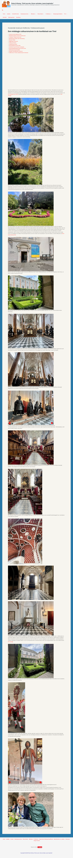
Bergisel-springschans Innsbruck (16, 51)
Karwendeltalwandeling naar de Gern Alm (17, 48)
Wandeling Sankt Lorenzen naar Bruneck (17, 35)
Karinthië (5, 17)
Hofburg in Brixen (12, 42)
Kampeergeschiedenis (57, 13)
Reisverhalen (40, 13)
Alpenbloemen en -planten (59, 839)
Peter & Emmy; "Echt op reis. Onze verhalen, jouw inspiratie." (32, 3)
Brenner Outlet (12, 39)
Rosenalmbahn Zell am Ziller (15, 45)
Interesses (67, 839)
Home (4, 13)
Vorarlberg (18, 17)
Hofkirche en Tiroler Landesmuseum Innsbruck (18, 52)
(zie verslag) (10, 641)
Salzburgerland (11, 17)
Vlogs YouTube (37, 840)
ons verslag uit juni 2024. (13, 94)
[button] (2, 10)
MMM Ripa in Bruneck (13, 41)
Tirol (65, 13)
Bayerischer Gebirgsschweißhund (46, 839)
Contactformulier (15, 13)
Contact (11, 839)
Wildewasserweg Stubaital (14, 49)
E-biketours (48, 13)
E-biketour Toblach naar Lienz (15, 37)
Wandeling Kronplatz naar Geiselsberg (17, 38)
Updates (8, 13)
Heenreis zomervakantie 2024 (15, 34)
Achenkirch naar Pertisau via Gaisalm (16, 47)
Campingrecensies (24, 13)
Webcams (33, 13)
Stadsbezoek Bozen (13, 44)
